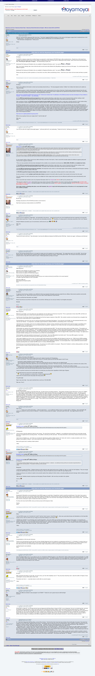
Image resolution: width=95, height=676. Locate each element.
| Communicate (51, 0)
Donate (39, 15)
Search (15, 15)
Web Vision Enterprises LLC (30, 661)
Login (15, 6)
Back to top (8, 50)
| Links (81, 0)
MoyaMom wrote (20, 426)
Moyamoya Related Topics (20, 27)
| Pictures (18, 0)
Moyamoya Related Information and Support (35, 27)
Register (19, 6)
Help (11, 15)
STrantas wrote (19, 459)
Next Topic (87, 29)
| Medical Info (35, 0)
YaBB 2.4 (53, 658)
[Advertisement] (47, 21)
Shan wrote (18, 146)
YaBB (42, 659)
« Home (7, 645)
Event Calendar (28, 15)
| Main (2, 0)
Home (8, 15)
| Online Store (66, 0)
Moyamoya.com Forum (10, 27)
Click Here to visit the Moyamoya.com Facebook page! (48, 52)
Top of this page (16, 645)
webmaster (56, 662)
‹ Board (11, 645)
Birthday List (34, 15)
